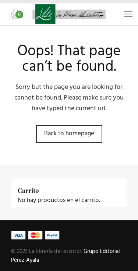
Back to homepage (69, 134)
